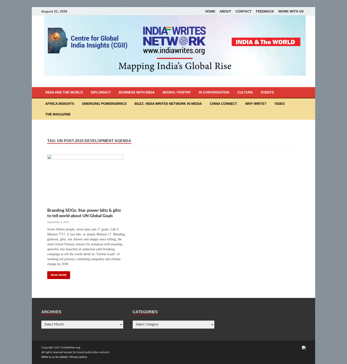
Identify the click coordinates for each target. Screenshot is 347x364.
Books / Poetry (177, 92)
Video (280, 104)
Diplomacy (101, 92)
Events (267, 92)
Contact (244, 11)
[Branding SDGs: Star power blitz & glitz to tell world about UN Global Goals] (86, 181)
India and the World (64, 92)
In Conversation (214, 92)
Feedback (265, 11)
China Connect (223, 104)
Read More (59, 275)
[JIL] (304, 347)
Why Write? (256, 104)
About (225, 11)
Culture (245, 92)
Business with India (137, 92)
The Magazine (58, 114)
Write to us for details (54, 357)
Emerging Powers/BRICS (104, 104)
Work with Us (291, 11)
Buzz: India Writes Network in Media (168, 104)
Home (210, 11)
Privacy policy (78, 357)
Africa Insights (59, 104)
